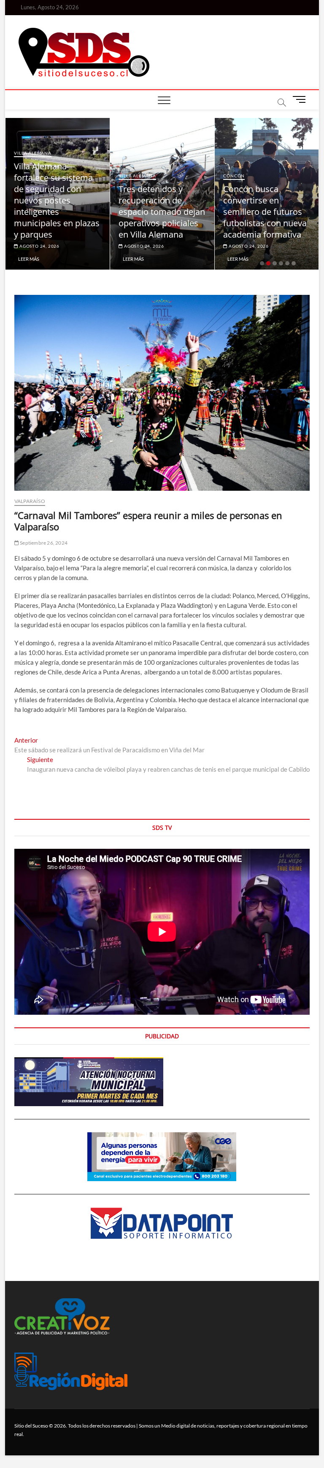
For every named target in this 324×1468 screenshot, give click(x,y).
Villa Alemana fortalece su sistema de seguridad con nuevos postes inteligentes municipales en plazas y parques (57, 200)
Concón (234, 175)
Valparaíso (29, 501)
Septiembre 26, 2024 (43, 543)
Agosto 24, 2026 (38, 246)
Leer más (28, 259)
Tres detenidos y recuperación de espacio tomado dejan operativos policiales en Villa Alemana (162, 211)
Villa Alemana (32, 152)
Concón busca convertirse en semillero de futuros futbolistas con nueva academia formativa (265, 211)
